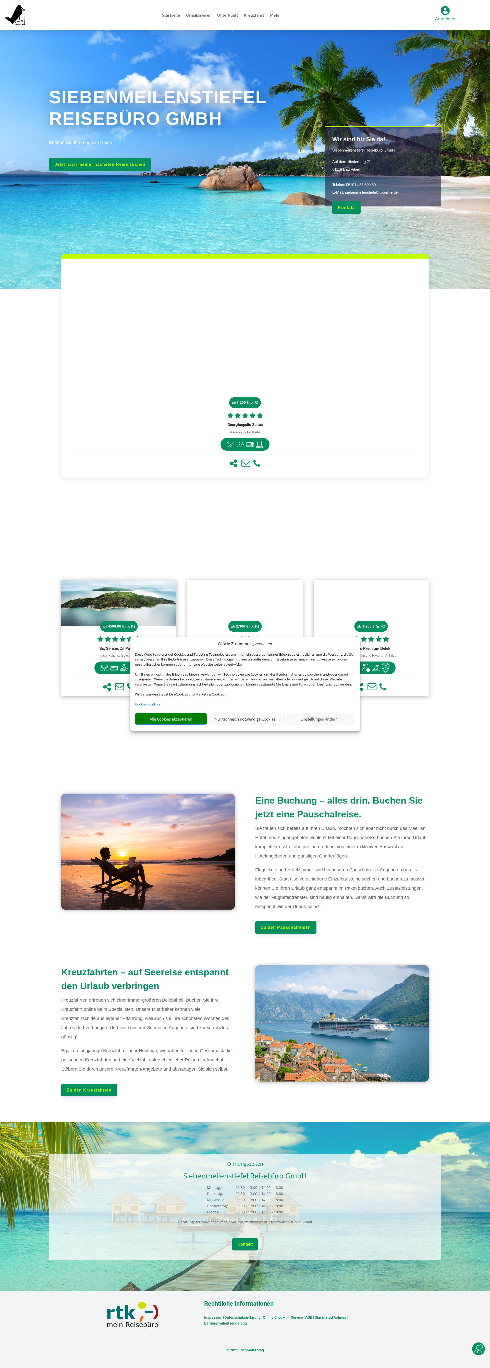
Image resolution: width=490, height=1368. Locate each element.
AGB (308, 1317)
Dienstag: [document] (215, 1193)
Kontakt (346, 207)
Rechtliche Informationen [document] (239, 1304)
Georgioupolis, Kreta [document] (245, 432)
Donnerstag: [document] (217, 1205)
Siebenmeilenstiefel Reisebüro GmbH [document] (363, 150)
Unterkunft (227, 15)
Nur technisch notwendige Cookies (245, 719)
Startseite (171, 15)
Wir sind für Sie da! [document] (358, 139)
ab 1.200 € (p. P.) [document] (245, 402)
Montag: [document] (214, 1187)
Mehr (275, 15)
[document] (245, 425)
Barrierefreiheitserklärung (225, 1323)
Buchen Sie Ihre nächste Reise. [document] (81, 142)
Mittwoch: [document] (215, 1199)
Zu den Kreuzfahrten (89, 1090)
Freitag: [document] (213, 1212)
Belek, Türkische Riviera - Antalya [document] (371, 655)
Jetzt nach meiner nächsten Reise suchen (100, 164)
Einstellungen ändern (319, 719)
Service (297, 1317)
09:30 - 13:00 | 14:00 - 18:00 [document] (259, 1187)
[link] (245, 368)
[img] (230, 444)
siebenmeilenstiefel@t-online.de (371, 192)
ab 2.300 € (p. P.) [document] (245, 626)
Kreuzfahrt (254, 15)
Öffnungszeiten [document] (245, 1164)
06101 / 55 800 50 (361, 184)
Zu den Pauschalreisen (286, 927)
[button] (233, 463)
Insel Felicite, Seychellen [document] (119, 655)
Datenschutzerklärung (243, 1317)
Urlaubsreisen (199, 15)
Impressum (213, 1317)
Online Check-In (276, 1317)
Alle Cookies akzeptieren (171, 719)
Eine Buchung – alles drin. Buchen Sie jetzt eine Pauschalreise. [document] (339, 807)
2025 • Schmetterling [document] (246, 1350)
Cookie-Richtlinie (147, 704)
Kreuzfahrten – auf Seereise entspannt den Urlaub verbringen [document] (145, 979)
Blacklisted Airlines (330, 1317)
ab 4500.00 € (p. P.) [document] (119, 626)
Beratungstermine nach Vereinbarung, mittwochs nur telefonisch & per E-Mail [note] (245, 1222)
